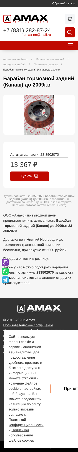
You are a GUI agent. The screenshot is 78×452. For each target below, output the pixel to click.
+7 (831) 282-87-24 (27, 31)
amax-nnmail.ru (37, 35)
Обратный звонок (63, 3)
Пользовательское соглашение (28, 325)
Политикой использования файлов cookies (21, 435)
